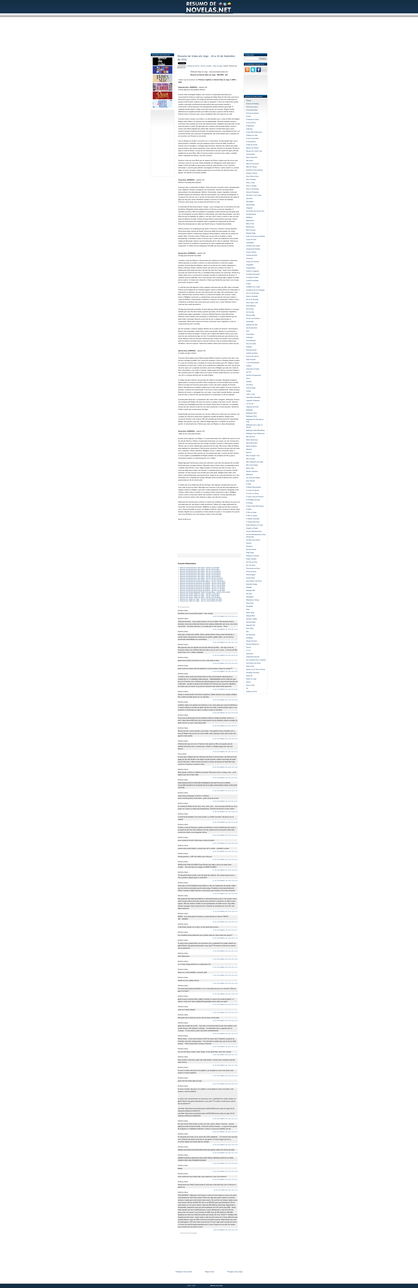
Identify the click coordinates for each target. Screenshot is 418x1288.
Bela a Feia (250, 224)
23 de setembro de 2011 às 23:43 (225, 1152)
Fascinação (250, 334)
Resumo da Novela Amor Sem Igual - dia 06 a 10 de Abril (199, 568)
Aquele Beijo (250, 205)
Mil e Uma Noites (252, 465)
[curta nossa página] (258, 72)
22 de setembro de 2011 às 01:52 (225, 1020)
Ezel (247, 331)
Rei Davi (249, 593)
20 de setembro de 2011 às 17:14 (225, 790)
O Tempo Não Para (252, 522)
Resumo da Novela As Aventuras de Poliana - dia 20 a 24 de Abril (202, 587)
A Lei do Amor (251, 122)
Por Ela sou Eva (251, 562)
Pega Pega (250, 552)
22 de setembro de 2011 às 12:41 (225, 1054)
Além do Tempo (251, 167)
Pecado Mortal (251, 549)
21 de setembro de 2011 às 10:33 (225, 938)
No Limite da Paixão (253, 478)
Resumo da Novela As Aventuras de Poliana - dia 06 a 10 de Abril (202, 590)
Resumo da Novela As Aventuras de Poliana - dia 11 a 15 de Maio (202, 581)
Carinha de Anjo (251, 255)
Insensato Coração (252, 369)
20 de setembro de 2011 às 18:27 (225, 801)
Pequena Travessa (252, 556)
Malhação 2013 (251, 413)
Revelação (249, 597)
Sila (247, 631)
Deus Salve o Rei (252, 302)
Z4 (247, 688)
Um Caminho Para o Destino (256, 660)
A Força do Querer (252, 113)
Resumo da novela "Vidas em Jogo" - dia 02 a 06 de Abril (199, 595)
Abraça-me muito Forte (254, 151)
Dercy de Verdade (252, 299)
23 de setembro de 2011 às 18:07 (225, 1131)
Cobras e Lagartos (252, 271)
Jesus (248, 378)
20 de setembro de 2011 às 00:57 (225, 725)
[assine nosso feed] (247, 72)
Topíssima (249, 653)
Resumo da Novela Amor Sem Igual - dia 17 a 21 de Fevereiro (201, 580)
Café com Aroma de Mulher (255, 236)
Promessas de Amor (253, 568)
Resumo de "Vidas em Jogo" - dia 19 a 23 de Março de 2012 (201, 599)
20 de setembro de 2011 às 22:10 (225, 851)
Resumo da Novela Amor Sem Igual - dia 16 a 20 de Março (200, 573)
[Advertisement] (209, 38)
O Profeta (249, 503)
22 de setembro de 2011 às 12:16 (225, 1046)
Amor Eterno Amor (252, 176)
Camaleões (250, 242)
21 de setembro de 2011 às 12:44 (225, 951)
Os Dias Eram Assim (253, 540)
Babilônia (249, 217)
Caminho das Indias (253, 246)
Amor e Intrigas (251, 186)
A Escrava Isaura (252, 107)
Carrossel (249, 258)
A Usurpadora (251, 141)
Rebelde (249, 587)
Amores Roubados (252, 192)
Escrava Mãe (250, 315)
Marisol (248, 452)
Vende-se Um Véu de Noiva (255, 669)
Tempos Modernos (252, 644)
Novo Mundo (250, 481)
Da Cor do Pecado (252, 293)
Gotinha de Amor (252, 353)
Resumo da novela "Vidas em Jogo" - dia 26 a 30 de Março (200, 597)
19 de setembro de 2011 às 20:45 (225, 655)
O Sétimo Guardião (252, 519)
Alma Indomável (251, 157)
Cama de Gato (251, 239)
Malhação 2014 (251, 416)
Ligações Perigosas (253, 400)
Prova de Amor (251, 571)
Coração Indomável (253, 274)
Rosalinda (249, 606)
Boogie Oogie (250, 233)
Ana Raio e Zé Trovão (253, 195)
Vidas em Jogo (218, 66)
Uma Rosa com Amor (253, 663)
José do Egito (250, 388)
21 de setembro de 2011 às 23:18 (225, 994)
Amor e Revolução (252, 189)
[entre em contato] (264, 72)
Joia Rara (249, 385)
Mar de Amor (250, 436)
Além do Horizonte (252, 164)
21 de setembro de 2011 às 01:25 (225, 922)
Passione (249, 546)
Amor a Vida (250, 182)
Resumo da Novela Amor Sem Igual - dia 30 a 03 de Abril (199, 569)
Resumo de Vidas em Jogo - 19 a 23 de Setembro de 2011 (206, 58)
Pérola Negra (250, 575)
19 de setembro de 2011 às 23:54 (225, 671)
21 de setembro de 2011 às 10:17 (225, 930)
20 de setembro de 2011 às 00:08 (225, 712)
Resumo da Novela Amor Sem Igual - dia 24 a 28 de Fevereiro (201, 578)
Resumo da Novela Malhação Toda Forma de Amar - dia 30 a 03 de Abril (205, 592)
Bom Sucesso (251, 230)
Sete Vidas (250, 628)
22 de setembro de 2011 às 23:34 (225, 1075)
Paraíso (248, 543)
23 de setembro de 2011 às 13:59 (225, 1084)
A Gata (248, 116)
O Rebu (248, 509)
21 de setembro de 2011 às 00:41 (225, 880)
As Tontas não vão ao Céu (255, 211)
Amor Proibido (251, 179)
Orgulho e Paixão (252, 528)
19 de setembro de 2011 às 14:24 (225, 642)
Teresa (248, 647)
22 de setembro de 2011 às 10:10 (225, 1033)
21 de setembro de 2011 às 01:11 (225, 911)
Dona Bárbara (251, 306)
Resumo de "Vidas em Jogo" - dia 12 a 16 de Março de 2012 (201, 601)
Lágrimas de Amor (252, 407)
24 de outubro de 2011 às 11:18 (226, 1190)
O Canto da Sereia (252, 490)
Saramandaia (250, 622)
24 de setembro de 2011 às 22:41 (225, 1179)
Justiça (248, 391)
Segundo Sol (250, 625)
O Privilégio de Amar (253, 500)
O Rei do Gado (251, 512)
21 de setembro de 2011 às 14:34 (225, 959)
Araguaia (249, 208)
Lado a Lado (250, 394)
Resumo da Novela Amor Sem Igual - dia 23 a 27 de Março (200, 571)
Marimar (249, 449)
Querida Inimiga (251, 584)
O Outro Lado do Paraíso (255, 496)
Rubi (247, 609)
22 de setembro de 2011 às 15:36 (225, 1065)
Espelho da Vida (251, 325)
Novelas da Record (193, 66)
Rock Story (250, 603)
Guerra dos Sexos (252, 356)
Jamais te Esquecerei (253, 375)
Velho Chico (250, 666)
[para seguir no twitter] (253, 72)
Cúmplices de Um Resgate (255, 290)
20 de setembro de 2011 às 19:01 (225, 835)
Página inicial (209, 1272)
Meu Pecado (250, 459)
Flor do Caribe (251, 343)
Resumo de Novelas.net (203, 1285)
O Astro (248, 484)
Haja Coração (251, 359)
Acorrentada (250, 154)
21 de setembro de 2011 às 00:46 (225, 893)
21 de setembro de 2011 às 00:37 (225, 870)
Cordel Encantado (252, 280)
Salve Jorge (250, 612)
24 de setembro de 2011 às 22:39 (225, 1171)
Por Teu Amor (250, 565)
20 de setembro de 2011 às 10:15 (225, 751)
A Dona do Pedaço (252, 104)
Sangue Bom (250, 616)
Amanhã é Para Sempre (254, 170)
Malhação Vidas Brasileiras (255, 430)
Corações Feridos (252, 277)
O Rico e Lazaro (251, 515)
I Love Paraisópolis (252, 362)
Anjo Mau (249, 198)
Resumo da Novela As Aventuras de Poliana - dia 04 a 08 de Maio (202, 583)
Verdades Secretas (252, 672)
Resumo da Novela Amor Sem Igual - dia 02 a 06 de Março (200, 576)
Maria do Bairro (251, 446)
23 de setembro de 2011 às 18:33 (225, 1144)
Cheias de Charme (252, 261)
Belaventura (250, 227)
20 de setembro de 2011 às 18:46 (225, 822)
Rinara (180, 754)
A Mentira (249, 129)
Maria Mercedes (251, 443)
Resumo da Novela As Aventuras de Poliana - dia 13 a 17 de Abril (202, 588)
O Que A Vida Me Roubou (255, 506)
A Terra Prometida (252, 138)
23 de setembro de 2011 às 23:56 (225, 1163)
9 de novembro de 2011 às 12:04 (225, 1230)
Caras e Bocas (251, 252)
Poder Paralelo (251, 559)
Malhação (249, 410)
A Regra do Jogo (252, 135)
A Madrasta (250, 126)
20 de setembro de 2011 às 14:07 (225, 777)
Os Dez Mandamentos (254, 531)
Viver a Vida (250, 685)
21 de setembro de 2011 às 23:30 (225, 1004)
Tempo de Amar (251, 641)
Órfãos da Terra (251, 691)
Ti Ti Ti (248, 650)
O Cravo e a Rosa (252, 493)
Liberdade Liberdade (253, 397)
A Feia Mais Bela (252, 110)
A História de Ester (252, 119)
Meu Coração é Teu (253, 455)
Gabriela (249, 347)
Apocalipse (250, 201)
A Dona (248, 100)
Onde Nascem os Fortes (254, 525)
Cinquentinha (250, 268)
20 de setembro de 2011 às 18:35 (225, 811)
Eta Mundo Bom (251, 328)
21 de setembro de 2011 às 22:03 (225, 983)
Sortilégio (249, 638)
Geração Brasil (251, 350)
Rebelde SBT (250, 590)
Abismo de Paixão (252, 148)
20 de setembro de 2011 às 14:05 (225, 767)
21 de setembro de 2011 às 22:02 (225, 975)
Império (248, 366)
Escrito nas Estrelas (253, 318)
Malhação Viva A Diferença (255, 433)
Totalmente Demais (252, 657)
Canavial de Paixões (253, 249)
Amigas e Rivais (251, 173)
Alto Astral (249, 160)
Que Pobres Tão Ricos (254, 581)
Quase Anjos (250, 578)
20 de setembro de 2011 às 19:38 (225, 843)
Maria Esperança (252, 440)
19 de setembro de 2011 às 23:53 (225, 663)
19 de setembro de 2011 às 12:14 (225, 616)
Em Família (250, 312)
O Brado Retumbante (253, 487)
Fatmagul (249, 337)
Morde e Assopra (252, 471)
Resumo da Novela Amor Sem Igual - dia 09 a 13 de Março (200, 575)
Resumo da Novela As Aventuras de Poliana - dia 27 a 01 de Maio (202, 585)
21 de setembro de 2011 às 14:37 (225, 967)
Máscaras (249, 474)
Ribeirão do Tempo (252, 600)
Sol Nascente (250, 635)
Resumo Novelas (206, 66)
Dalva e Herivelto (252, 296)
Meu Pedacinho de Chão (254, 462)
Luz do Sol (249, 403)
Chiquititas (249, 265)
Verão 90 (249, 676)
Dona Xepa (250, 309)
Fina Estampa (251, 340)
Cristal (248, 283)
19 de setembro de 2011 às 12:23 (225, 629)
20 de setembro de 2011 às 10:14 (225, 738)
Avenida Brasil (251, 214)
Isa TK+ (248, 372)
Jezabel (248, 381)
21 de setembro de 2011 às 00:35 (225, 859)
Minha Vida (250, 468)
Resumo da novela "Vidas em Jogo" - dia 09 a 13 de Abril (199, 594)
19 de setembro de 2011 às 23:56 (225, 689)
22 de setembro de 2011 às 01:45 (225, 1012)
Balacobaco (250, 220)
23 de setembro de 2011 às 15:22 (225, 1118)
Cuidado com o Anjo (253, 287)
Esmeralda (250, 321)
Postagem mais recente (184, 1272)
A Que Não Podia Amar (254, 132)
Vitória (248, 682)
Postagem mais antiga (235, 1272)
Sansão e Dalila (251, 619)
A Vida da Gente (251, 145)
